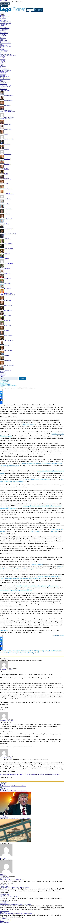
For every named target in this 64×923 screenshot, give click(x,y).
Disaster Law (3, 35)
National (2, 372)
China (1, 27)
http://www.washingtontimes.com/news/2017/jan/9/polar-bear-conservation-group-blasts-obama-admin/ (30, 774)
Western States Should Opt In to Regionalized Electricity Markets (16, 913)
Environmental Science (5, 43)
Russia (14, 653)
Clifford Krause (34, 531)
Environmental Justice (5, 41)
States (1, 80)
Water (1, 88)
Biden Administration (5, 22)
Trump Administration (5, 85)
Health (1, 53)
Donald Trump (34, 651)
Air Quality (3, 20)
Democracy (2, 34)
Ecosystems (3, 38)
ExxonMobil (48, 651)
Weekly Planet (3, 89)
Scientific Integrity (4, 78)
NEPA (1, 64)
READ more (3, 858)
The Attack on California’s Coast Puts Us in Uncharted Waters (15, 818)
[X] (32, 400)
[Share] (32, 402)
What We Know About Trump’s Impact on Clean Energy (13, 791)
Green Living (3, 51)
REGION (2, 371)
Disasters (2, 36)
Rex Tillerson (8, 653)
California (2, 25)
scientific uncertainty (5, 79)
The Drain (2, 81)
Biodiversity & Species (5, 23)
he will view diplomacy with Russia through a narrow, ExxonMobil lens (38, 586)
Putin (1, 653)
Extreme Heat (3, 45)
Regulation (2, 75)
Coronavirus (3, 32)
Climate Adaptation (4, 28)
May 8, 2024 (3, 903)
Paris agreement (57, 651)
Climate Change (4, 29)
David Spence (4, 630)
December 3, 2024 (4, 895)
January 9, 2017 (4, 382)
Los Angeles (3, 63)
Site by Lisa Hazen (4, 922)
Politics (1, 68)
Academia (2, 15)
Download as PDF (59, 635)
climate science (25, 651)
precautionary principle (5, 70)
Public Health (3, 73)
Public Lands (3, 74)
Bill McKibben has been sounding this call (37, 479)
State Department (33, 653)
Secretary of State (22, 653)
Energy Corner (3, 40)
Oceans (2, 65)
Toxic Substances (4, 83)
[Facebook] (32, 397)
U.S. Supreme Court (5, 86)
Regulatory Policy (4, 76)
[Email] (32, 390)
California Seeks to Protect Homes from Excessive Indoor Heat (15, 904)
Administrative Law (5, 17)
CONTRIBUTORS (5, 90)
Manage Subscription (5, 920)
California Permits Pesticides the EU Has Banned (12, 880)
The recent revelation (28, 424)
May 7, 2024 (3, 912)
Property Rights (4, 71)
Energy (2, 39)
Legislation (2, 59)
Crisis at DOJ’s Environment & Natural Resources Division (14, 887)
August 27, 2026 (4, 789)
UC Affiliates (3, 918)
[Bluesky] (32, 392)
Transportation (3, 84)
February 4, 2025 (4, 886)
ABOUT (2, 376)
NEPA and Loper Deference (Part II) (9, 896)
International (3, 374)
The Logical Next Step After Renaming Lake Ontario (13, 786)
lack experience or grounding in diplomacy (16, 590)
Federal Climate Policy (5, 46)
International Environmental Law (8, 55)
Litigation (2, 61)
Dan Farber (54, 531)
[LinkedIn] (32, 395)
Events (1, 44)
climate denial (16, 651)
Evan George (3, 816)
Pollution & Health (4, 69)
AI (0, 19)
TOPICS (2, 13)
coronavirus (3, 30)
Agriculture (3, 18)
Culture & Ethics (4, 33)
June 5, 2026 (3, 878)
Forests (2, 48)
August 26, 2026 (4, 817)
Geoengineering (4, 50)
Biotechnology (3, 24)
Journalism (2, 56)
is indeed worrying (37, 564)
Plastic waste (3, 66)
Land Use (2, 58)
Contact (2, 921)
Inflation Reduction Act (5, 54)
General (2, 49)
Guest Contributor (4, 380)
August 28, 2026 (4, 784)
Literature (2, 60)
